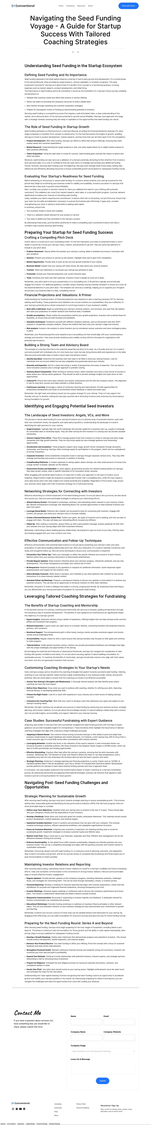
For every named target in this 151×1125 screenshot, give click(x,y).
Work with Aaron (128, 6)
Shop (56, 1111)
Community (58, 1108)
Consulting (57, 1104)
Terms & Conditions (82, 1108)
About (56, 1115)
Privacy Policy (81, 1104)
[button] (81, 6)
